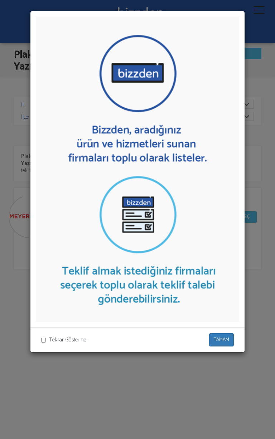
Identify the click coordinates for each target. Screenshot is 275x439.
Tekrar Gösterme (67, 339)
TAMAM (221, 340)
